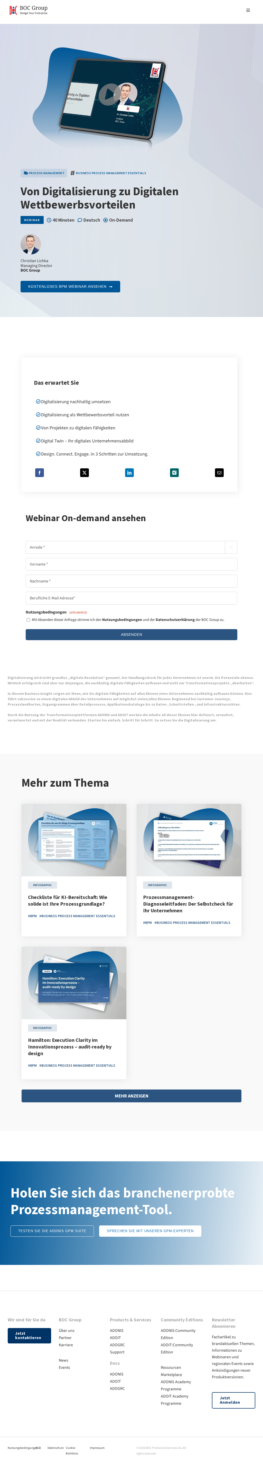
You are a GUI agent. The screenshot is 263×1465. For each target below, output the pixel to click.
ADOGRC (117, 1345)
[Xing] (174, 472)
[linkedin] (225, 1447)
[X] (84, 472)
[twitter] (235, 1447)
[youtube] (244, 1447)
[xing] (253, 1447)
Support (117, 1352)
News (63, 1360)
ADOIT (115, 1338)
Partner (65, 1338)
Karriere (66, 1345)
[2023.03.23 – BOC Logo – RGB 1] (28, 5)
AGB (38, 1448)
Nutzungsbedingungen (122, 619)
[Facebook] (39, 472)
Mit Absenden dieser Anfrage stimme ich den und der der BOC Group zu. (128, 619)
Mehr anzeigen (131, 1096)
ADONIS (117, 1330)
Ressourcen (171, 1367)
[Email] (219, 472)
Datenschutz (56, 1448)
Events (64, 1367)
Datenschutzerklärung (175, 619)
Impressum (97, 1448)
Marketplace (171, 1375)
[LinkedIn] (129, 472)
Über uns (66, 1330)
